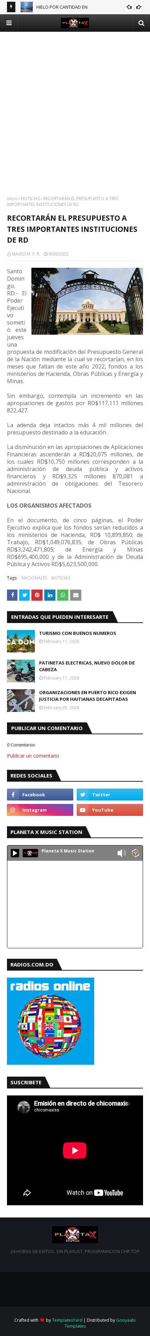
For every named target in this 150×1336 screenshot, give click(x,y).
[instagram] (40, 810)
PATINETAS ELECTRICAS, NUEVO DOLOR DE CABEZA (87, 666)
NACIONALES (34, 578)
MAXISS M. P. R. (26, 254)
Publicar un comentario (33, 755)
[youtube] (110, 810)
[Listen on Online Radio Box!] (135, 854)
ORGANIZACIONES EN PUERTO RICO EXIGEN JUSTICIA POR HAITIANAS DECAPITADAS (87, 696)
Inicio (12, 199)
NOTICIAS (30, 199)
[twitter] (110, 794)
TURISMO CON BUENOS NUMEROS (77, 633)
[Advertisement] (75, 107)
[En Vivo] (15, 853)
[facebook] (40, 794)
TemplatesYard (67, 1320)
